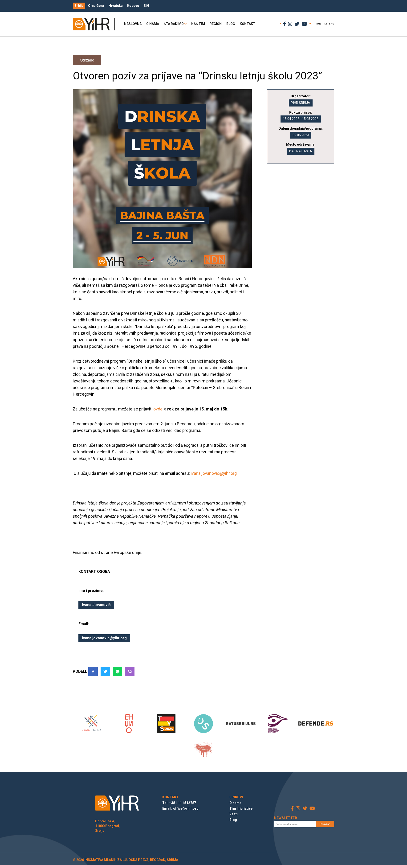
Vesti (233, 814)
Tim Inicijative (240, 808)
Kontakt (247, 24)
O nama (152, 24)
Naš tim (198, 24)
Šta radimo (174, 24)
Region (216, 24)
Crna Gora (96, 6)
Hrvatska (116, 6)
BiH (146, 6)
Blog (230, 24)
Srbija (79, 6)
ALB (325, 23)
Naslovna (133, 24)
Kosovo (133, 6)
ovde (158, 408)
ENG (331, 23)
